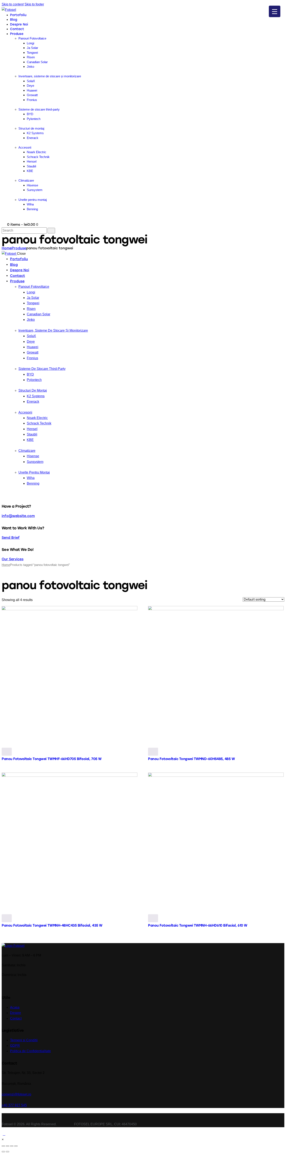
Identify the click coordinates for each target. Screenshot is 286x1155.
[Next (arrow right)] (7, 1151)
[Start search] (51, 230)
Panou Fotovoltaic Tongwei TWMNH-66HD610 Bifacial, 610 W (197, 925)
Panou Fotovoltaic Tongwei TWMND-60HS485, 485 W (191, 759)
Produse (19, 248)
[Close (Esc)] (3, 1146)
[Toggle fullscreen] (11, 1146)
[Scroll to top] (4, 1134)
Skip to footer (34, 4)
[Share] (7, 1146)
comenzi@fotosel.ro (16, 1094)
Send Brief (11, 538)
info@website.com (18, 516)
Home (7, 248)
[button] (3, 1139)
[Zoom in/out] (16, 1146)
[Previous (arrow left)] (3, 1151)
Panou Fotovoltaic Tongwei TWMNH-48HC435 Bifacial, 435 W (52, 925)
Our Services (12, 559)
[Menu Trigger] (274, 11)
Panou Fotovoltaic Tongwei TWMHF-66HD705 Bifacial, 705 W (52, 759)
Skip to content (13, 4)
